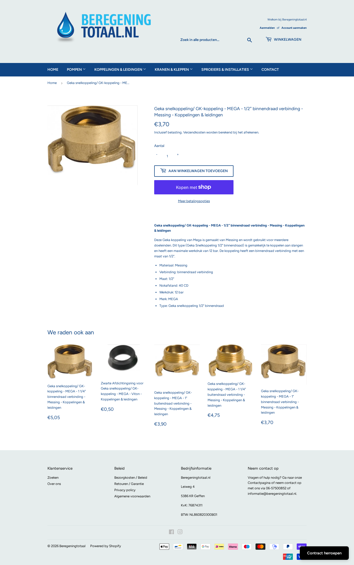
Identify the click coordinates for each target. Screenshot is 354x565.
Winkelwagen (287, 39)
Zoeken (53, 477)
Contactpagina (259, 483)
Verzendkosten (194, 132)
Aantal (159, 146)
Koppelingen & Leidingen (118, 69)
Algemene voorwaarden (132, 496)
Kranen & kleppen (172, 69)
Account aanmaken (294, 28)
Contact (270, 69)
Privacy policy (125, 490)
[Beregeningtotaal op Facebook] (171, 533)
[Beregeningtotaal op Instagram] (180, 533)
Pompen (75, 69)
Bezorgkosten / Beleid (130, 477)
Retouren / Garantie (129, 484)
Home (52, 69)
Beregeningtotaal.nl (195, 477)
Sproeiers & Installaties (225, 69)
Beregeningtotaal (72, 546)
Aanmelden (267, 28)
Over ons (54, 484)
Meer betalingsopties (194, 201)
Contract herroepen (324, 553)
